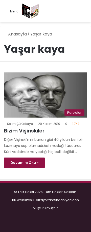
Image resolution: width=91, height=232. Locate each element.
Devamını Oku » (24, 162)
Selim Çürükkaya (20, 124)
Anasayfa (17, 34)
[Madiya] (30, 11)
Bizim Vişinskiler (24, 130)
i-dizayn (40, 200)
